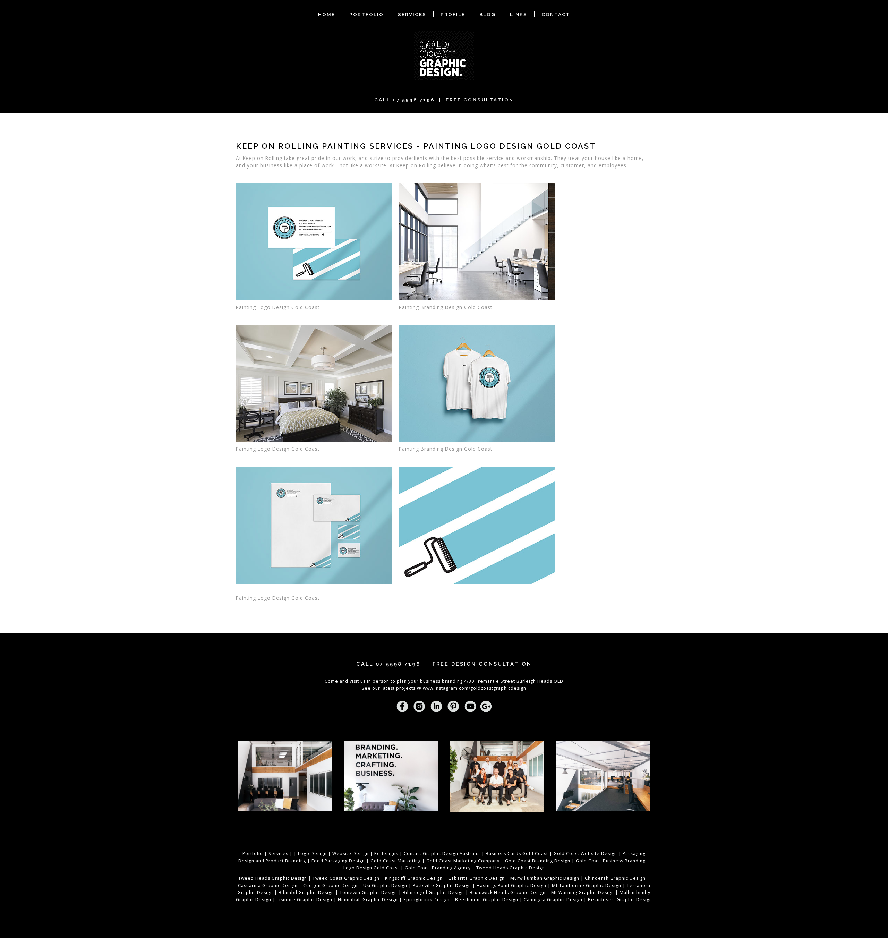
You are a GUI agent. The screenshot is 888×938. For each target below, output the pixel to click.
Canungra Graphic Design (553, 900)
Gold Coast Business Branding (611, 861)
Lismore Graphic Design (304, 900)
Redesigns (386, 853)
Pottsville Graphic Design (441, 885)
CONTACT (555, 14)
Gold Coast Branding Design (537, 861)
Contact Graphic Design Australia (442, 853)
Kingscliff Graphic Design (414, 878)
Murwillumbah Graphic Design (544, 878)
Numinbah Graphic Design (368, 900)
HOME (326, 14)
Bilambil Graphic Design (306, 892)
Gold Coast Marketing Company (463, 861)
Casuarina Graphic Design (268, 885)
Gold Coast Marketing (395, 861)
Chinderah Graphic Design (615, 878)
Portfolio (252, 853)
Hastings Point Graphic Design (511, 885)
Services (278, 853)
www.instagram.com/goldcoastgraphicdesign (474, 688)
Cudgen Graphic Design (330, 885)
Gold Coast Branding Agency (438, 868)
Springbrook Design (426, 900)
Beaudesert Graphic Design (620, 900)
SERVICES (412, 14)
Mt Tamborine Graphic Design (586, 885)
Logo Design (312, 853)
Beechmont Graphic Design (486, 900)
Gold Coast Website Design (585, 853)
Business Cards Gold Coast (517, 853)
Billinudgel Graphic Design (433, 892)
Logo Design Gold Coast (371, 868)
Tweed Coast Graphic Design (346, 878)
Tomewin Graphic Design (367, 892)
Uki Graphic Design (385, 885)
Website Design (350, 853)
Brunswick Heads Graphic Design (508, 892)
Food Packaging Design (338, 861)
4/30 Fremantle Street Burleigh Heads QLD (513, 681)
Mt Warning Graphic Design (582, 892)
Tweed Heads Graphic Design (510, 868)
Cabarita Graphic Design (476, 878)
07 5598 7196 (414, 99)
